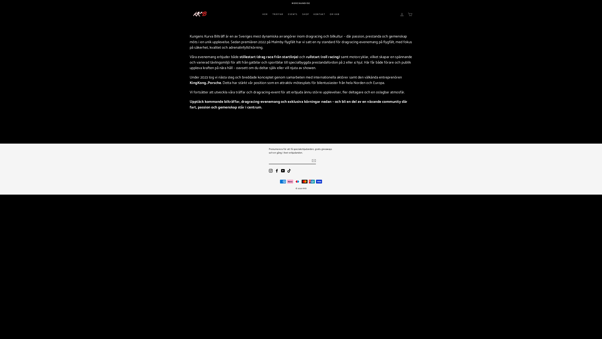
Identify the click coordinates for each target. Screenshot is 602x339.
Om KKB (335, 14)
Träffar (277, 14)
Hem (265, 14)
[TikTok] (289, 171)
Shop (305, 14)
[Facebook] (277, 171)
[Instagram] (271, 171)
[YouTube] (283, 171)
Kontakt (319, 14)
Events (293, 14)
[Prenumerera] (314, 161)
